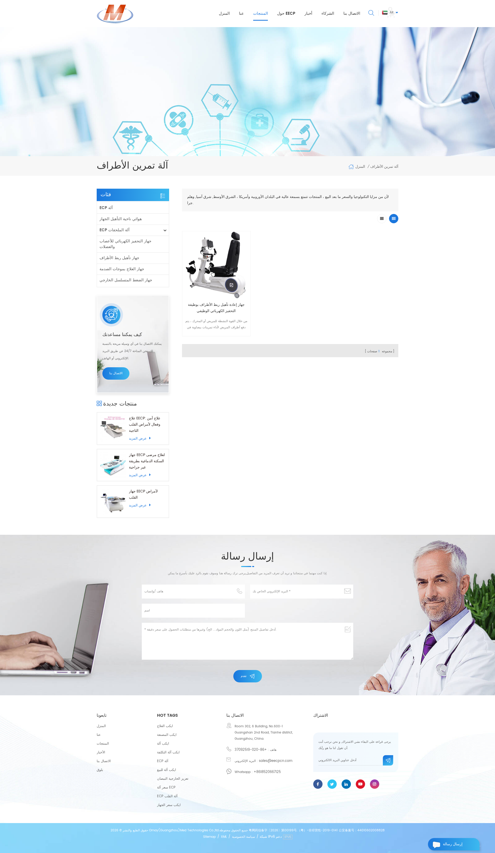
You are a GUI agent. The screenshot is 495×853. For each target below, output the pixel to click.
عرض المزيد (138, 438)
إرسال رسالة (453, 844)
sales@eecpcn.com (275, 761)
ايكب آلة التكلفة (168, 752)
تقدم (243, 676)
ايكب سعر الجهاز (169, 805)
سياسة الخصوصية (243, 836)
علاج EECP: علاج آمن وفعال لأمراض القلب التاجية (144, 424)
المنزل (224, 13)
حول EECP (286, 13)
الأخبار (101, 752)
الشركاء (327, 13)
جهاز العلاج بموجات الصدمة (122, 269)
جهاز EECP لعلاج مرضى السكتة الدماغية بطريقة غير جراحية (147, 461)
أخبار (308, 13)
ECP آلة (106, 208)
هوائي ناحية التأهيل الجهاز (121, 219)
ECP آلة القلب (167, 796)
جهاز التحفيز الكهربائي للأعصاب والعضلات (125, 244)
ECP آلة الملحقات (114, 230)
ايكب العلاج (165, 726)
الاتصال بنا (351, 13)
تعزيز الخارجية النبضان (172, 779)
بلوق (100, 770)
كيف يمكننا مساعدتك (122, 335)
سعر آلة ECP (166, 787)
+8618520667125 (267, 772)
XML (224, 836)
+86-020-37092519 (251, 750)
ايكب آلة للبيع (166, 770)
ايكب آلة (163, 743)
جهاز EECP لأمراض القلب (143, 494)
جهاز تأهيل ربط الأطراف (119, 258)
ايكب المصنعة (167, 735)
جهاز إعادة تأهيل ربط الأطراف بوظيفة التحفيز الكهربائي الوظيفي (216, 308)
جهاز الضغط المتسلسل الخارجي (126, 280)
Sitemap (209, 836)
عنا (241, 13)
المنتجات (260, 13)
